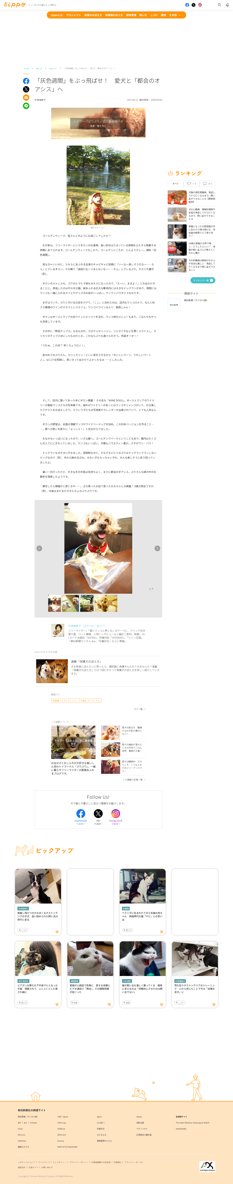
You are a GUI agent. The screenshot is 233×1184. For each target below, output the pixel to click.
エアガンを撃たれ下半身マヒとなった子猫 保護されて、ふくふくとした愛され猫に (37, 989)
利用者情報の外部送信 (100, 1162)
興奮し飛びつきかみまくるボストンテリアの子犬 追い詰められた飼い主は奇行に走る (37, 916)
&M (19, 1122)
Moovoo (21, 1134)
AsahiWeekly (181, 1128)
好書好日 (100, 1128)
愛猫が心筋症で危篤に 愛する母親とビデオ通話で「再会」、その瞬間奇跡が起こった (90, 989)
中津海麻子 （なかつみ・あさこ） (87, 626)
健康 (163, 15)
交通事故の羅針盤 (144, 1134)
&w (25, 1122)
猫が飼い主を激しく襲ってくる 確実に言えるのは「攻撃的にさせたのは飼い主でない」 (142, 989)
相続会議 (140, 1122)
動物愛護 (131, 15)
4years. (139, 1116)
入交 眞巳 (127, 981)
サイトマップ (44, 1162)
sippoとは (57, 15)
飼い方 (143, 15)
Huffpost (61, 1128)
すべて (175, 183)
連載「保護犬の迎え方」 (86, 661)
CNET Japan (62, 1116)
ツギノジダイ (142, 1128)
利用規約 (117, 1162)
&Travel (33, 1122)
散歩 (84, 700)
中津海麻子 (23, 908)
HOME (26, 68)
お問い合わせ (47, 1167)
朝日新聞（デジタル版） (28, 1116)
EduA (20, 1128)
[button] (45, 604)
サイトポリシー (59, 1162)
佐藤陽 (126, 908)
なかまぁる (101, 1134)
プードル (95, 700)
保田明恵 (74, 981)
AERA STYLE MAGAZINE (67, 1146)
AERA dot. (61, 1134)
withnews (22, 1140)
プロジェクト (73, 15)
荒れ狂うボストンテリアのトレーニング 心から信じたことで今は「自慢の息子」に (194, 989)
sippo (99, 1116)
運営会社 (22, 1167)
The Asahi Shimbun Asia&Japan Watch (192, 1122)
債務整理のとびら (104, 1140)
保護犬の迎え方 (93, 15)
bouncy (60, 1140)
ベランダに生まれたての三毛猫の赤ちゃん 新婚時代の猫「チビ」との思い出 (142, 916)
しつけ (154, 15)
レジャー (73, 700)
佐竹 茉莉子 (23, 981)
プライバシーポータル (133, 1162)
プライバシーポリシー (78, 1162)
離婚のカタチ (23, 1146)
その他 (173, 15)
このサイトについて (26, 1162)
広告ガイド (33, 1167)
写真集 (55, 700)
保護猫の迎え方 (114, 15)
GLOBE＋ (101, 1122)
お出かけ (53, 68)
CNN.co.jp (61, 1122)
